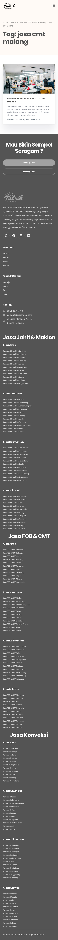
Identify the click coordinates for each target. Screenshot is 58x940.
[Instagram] (21, 235)
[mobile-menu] (51, 5)
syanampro (12, 120)
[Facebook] (13, 235)
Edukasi (11, 70)
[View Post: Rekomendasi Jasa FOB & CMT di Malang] (29, 79)
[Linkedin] (28, 235)
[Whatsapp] (6, 235)
